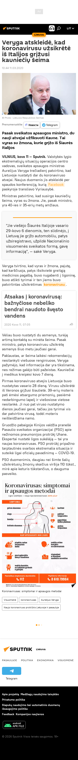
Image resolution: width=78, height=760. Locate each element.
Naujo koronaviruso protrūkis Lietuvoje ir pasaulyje (31, 607)
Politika (27, 660)
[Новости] (32, 125)
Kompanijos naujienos (30, 714)
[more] (71, 324)
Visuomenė (10, 599)
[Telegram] (50, 125)
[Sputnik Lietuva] (12, 30)
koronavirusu (54, 284)
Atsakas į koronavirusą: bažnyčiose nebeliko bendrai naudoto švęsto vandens (33, 306)
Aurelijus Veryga (50, 599)
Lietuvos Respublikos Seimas (28, 117)
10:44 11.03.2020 (12, 68)
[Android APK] (14, 725)
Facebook (56, 184)
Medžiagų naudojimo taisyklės (40, 694)
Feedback (8, 714)
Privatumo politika (13, 699)
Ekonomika (45, 660)
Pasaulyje (9, 660)
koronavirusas (28, 599)
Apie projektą (10, 694)
